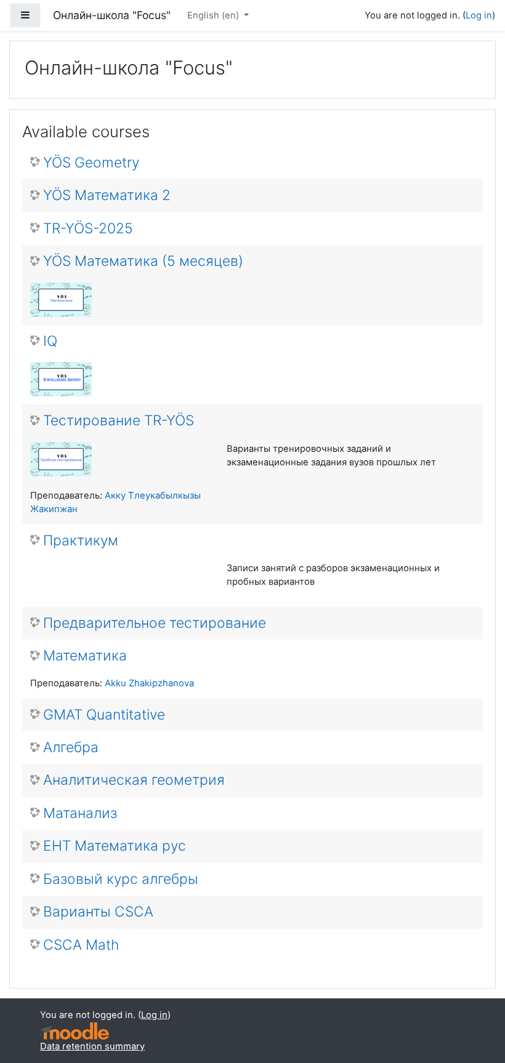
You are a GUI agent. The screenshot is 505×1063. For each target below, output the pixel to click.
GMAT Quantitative (104, 715)
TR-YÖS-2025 (88, 228)
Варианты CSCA (98, 912)
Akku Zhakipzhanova (149, 683)
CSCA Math (81, 945)
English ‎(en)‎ (214, 15)
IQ (50, 341)
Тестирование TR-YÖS (118, 420)
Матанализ (80, 813)
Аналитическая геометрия (134, 780)
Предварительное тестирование (154, 623)
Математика (85, 656)
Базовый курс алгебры (120, 879)
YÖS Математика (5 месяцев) (143, 261)
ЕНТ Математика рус (114, 846)
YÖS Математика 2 (107, 195)
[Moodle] (74, 1031)
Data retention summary (92, 1046)
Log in (479, 15)
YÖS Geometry (91, 162)
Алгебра (71, 747)
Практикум (80, 540)
